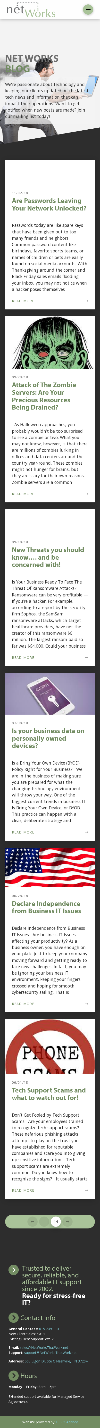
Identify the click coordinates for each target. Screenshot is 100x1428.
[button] (88, 9)
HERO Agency (67, 1422)
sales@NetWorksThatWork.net (44, 1347)
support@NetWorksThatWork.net (50, 1352)
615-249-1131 (50, 1328)
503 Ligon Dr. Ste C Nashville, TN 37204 (56, 1361)
